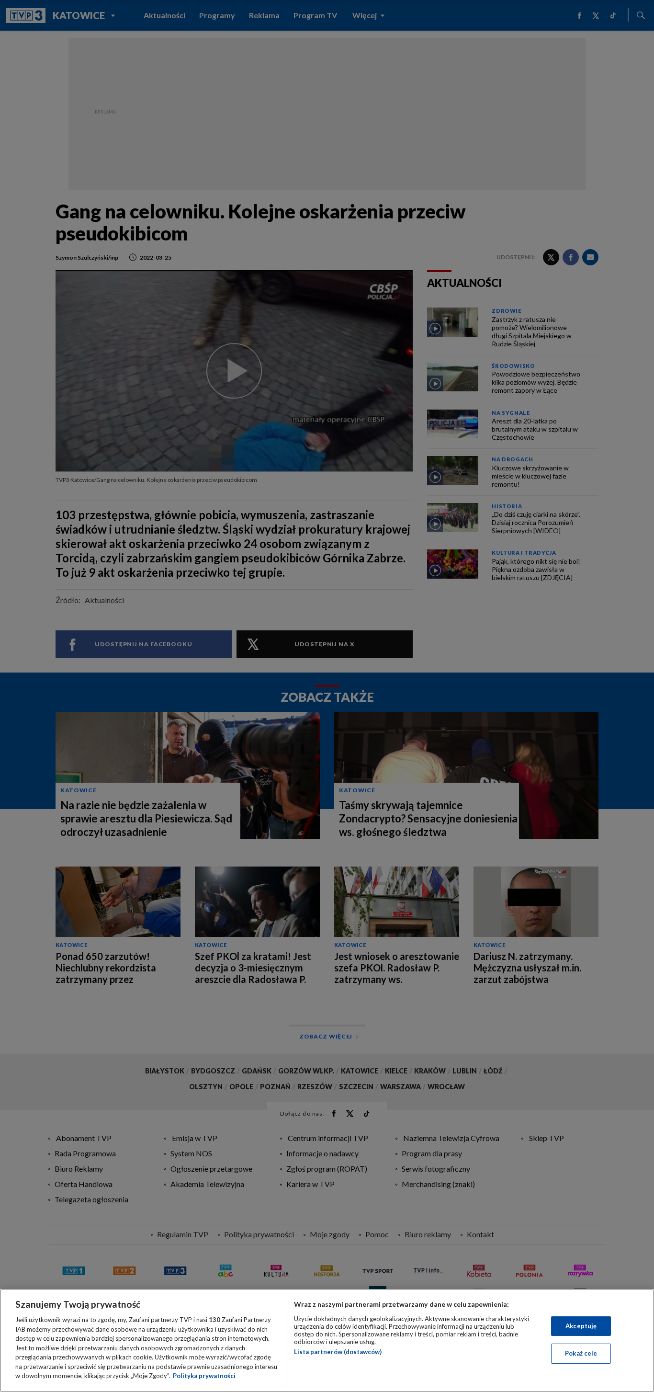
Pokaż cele (581, 1353)
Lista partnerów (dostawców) (338, 1352)
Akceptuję (581, 1326)
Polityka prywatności (204, 1376)
